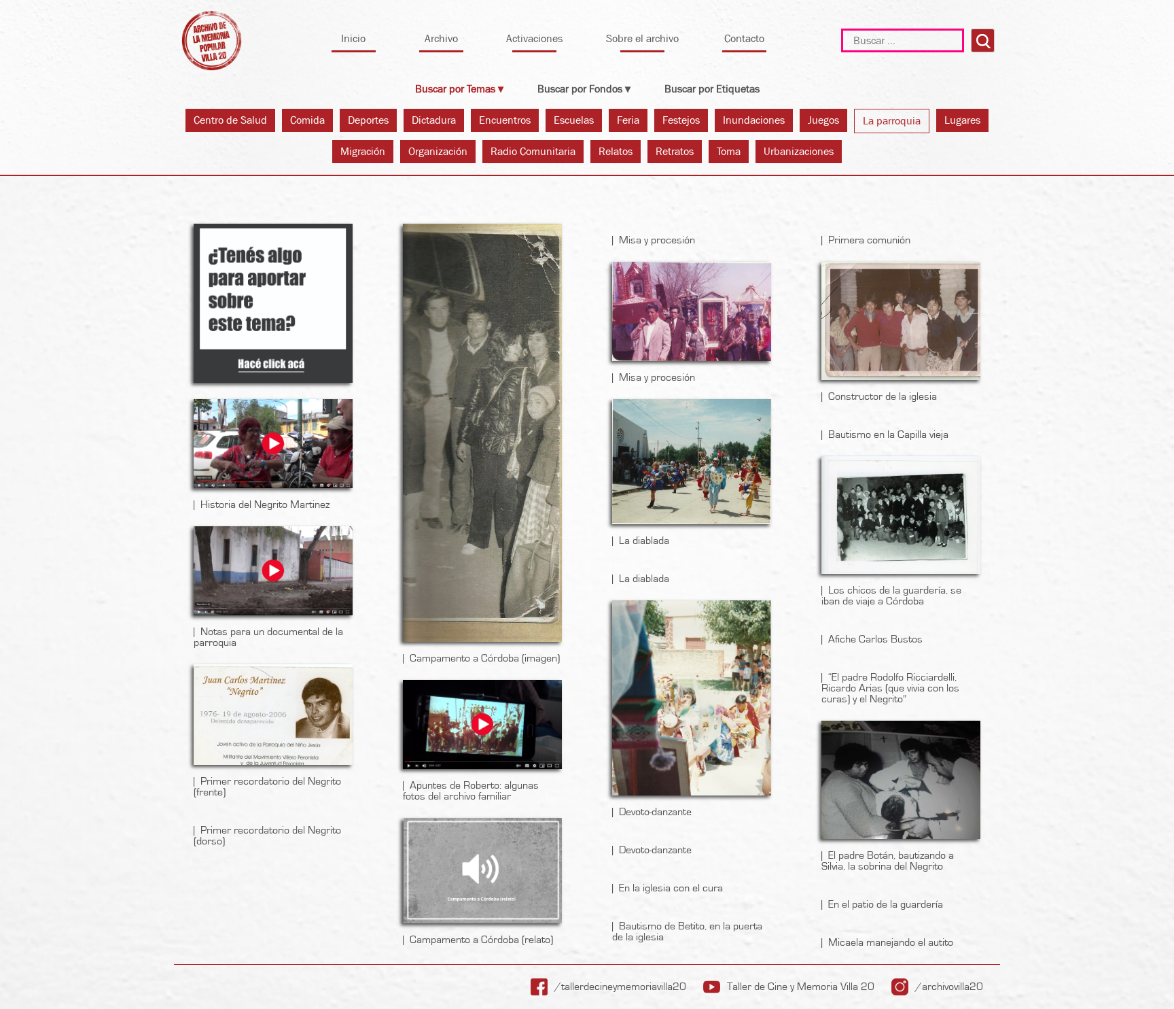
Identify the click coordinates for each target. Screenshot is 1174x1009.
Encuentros (505, 120)
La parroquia (892, 121)
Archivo (441, 38)
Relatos (616, 151)
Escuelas (574, 120)
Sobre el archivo (642, 38)
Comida (307, 120)
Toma (729, 151)
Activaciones (534, 38)
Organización (437, 151)
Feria (628, 120)
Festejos (681, 120)
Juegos (823, 120)
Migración (362, 151)
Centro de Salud (230, 120)
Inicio (353, 38)
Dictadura (434, 120)
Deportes (368, 120)
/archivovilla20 (949, 986)
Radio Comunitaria (533, 151)
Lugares (962, 120)
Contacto (744, 38)
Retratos (675, 151)
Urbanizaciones (799, 151)
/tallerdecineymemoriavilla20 (620, 986)
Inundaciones (754, 120)
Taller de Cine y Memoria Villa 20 (800, 986)
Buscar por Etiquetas (712, 89)
